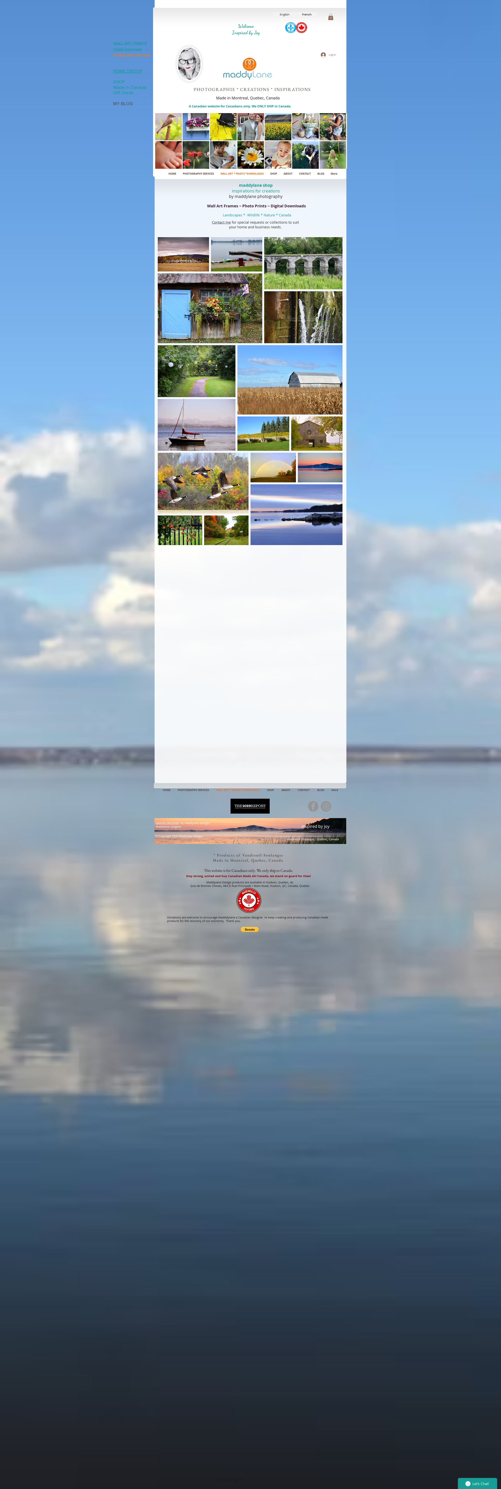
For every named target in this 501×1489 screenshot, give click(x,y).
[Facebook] (313, 806)
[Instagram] (326, 806)
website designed (167, 823)
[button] (330, 17)
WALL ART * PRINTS (130, 43)
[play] (339, 165)
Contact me (221, 222)
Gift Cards (123, 92)
